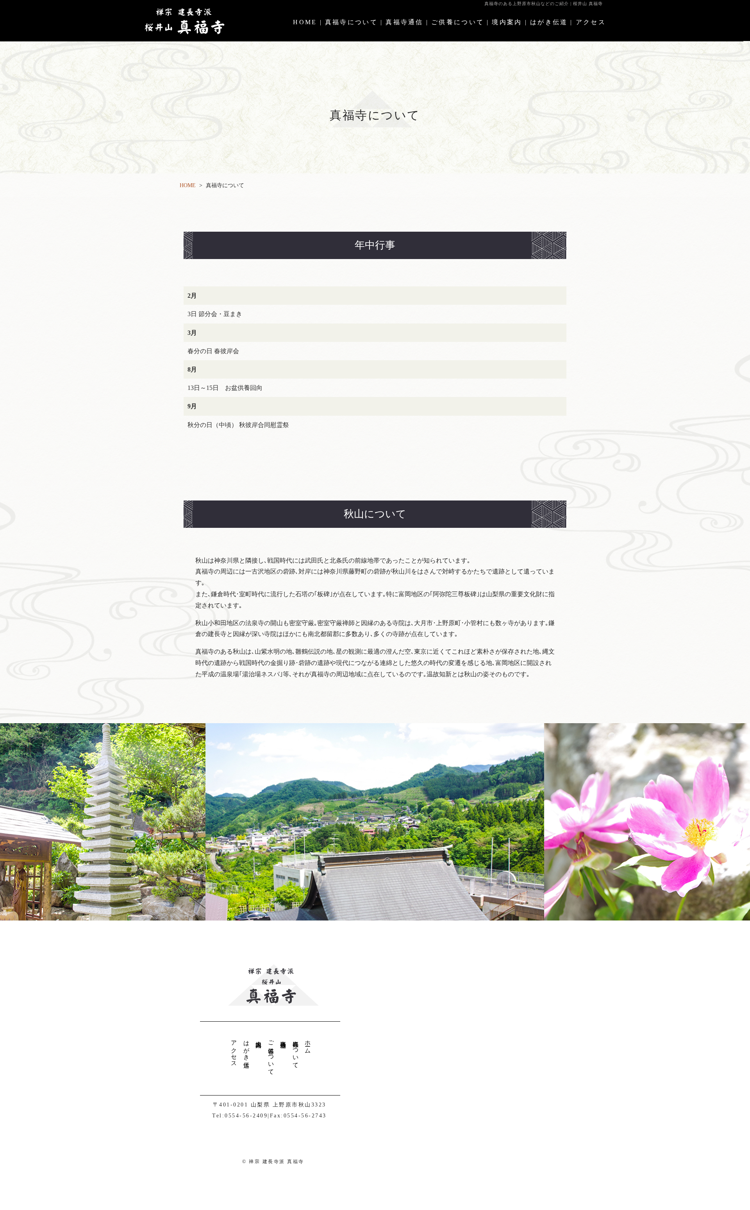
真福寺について (351, 22)
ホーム (308, 1044)
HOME (305, 22)
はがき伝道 (549, 22)
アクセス (591, 22)
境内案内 (507, 22)
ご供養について (457, 22)
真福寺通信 (404, 22)
